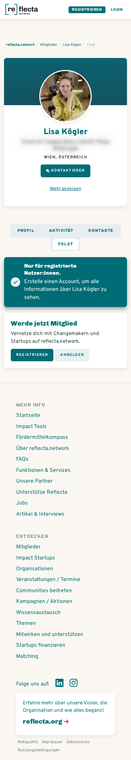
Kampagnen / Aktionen (44, 601)
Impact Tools (31, 426)
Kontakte (101, 231)
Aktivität (61, 231)
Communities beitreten (44, 590)
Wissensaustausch (38, 612)
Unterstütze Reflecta (41, 492)
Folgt (65, 244)
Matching (27, 656)
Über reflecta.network (42, 448)
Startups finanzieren (40, 645)
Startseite (28, 415)
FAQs (22, 459)
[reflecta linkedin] (59, 684)
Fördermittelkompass (42, 437)
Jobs (22, 503)
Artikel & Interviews (40, 514)
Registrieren (87, 9)
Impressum (52, 742)
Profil (25, 231)
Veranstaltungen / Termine (48, 579)
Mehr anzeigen (65, 189)
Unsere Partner (34, 481)
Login (117, 9)
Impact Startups (35, 558)
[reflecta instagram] (74, 684)
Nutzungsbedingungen (39, 750)
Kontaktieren (68, 170)
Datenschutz (78, 742)
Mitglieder (28, 547)
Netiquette (28, 742)
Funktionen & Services (43, 470)
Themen (26, 623)
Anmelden (72, 355)
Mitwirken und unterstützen (49, 634)
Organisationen (34, 569)
